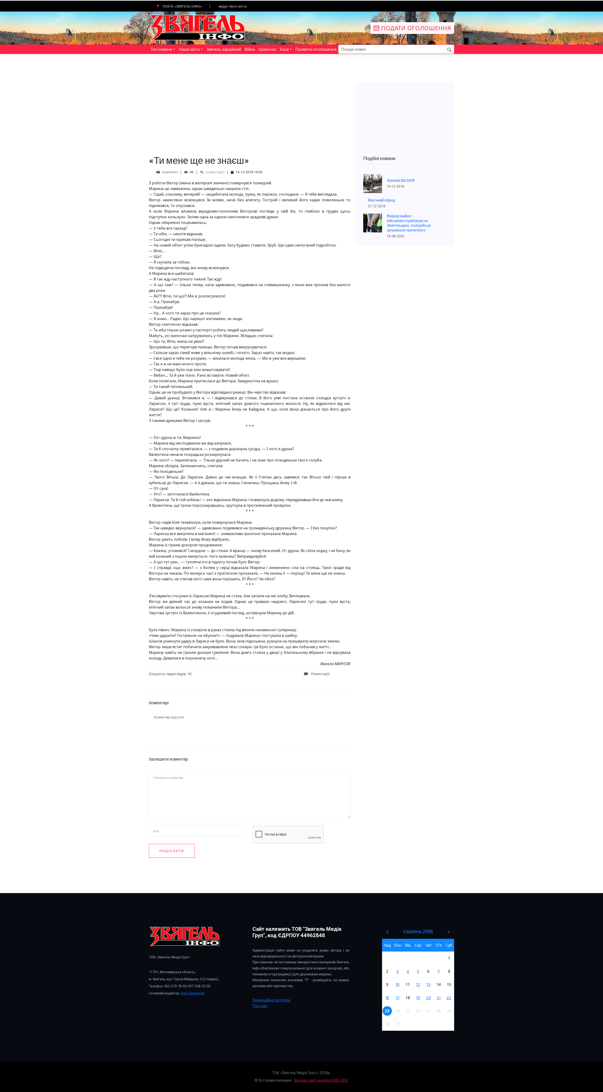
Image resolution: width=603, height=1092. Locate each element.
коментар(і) (214, 172)
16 (387, 997)
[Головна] (198, 27)
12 (418, 984)
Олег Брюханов (192, 993)
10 (397, 984)
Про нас (260, 1005)
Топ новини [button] (161, 49)
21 (439, 997)
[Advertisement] (249, 115)
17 (397, 997)
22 (449, 997)
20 (428, 997)
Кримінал (267, 49)
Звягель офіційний (224, 49)
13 (428, 984)
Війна (250, 49)
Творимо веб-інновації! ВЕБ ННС (320, 1080)
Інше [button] (284, 49)
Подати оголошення (415, 28)
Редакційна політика (271, 1000)
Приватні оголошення (315, 49)
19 (418, 997)
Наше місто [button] (189, 49)
